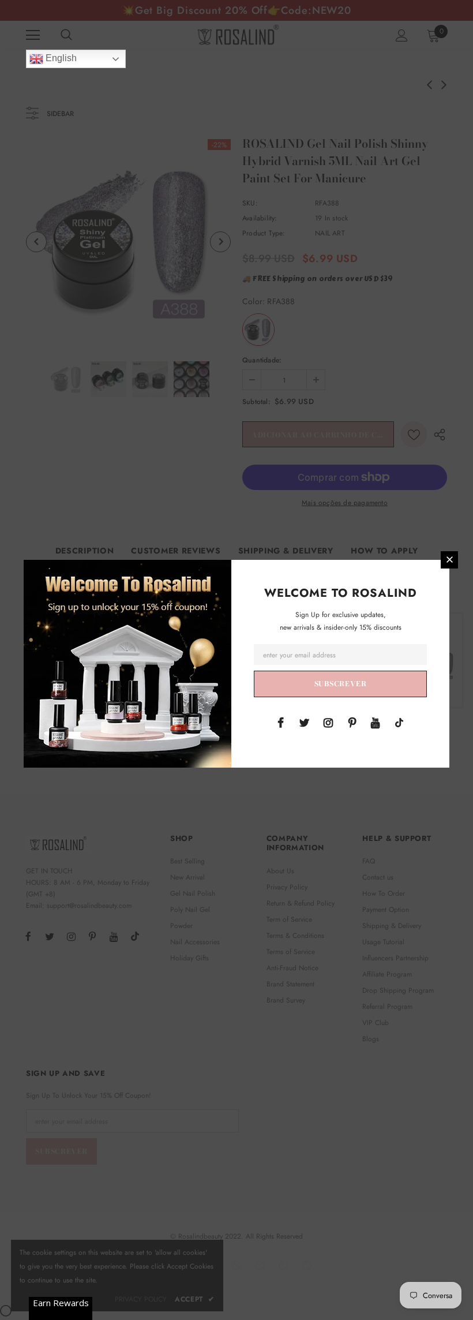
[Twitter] (304, 722)
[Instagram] (328, 722)
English (60, 58)
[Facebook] (281, 722)
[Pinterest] (352, 722)
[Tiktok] (399, 722)
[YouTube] (375, 722)
